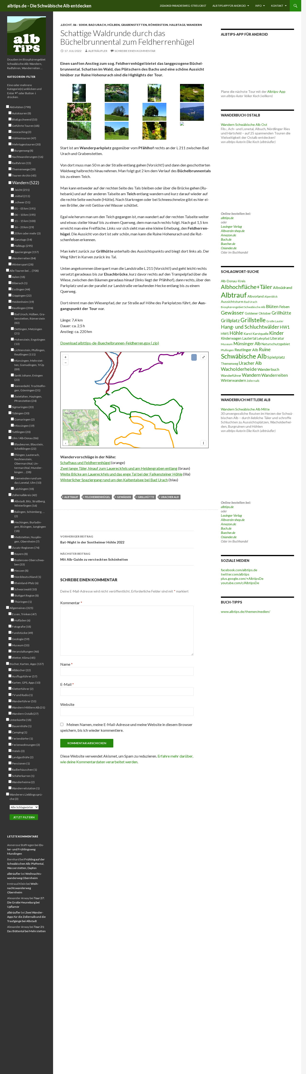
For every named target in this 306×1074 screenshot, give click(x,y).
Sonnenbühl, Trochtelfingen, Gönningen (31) (30, 388)
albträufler (97, 51)
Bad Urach (250, 301)
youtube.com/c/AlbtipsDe (240, 583)
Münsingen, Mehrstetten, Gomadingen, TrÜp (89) (29, 365)
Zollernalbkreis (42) (24, 495)
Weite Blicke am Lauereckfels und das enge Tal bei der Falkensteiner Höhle (121, 474)
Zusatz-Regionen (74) (25, 547)
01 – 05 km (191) (25, 208)
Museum (227, 344)
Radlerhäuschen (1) (24, 769)
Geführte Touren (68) (25, 125)
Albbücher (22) (21, 670)
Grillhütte (146, 496)
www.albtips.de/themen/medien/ (245, 611)
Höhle (236, 333)
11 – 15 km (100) (25, 221)
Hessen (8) (21, 570)
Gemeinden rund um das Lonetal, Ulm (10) (27, 480)
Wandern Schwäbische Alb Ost (244, 124)
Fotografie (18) (21, 626)
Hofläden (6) (22, 620)
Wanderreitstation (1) (26, 788)
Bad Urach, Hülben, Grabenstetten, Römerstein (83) (29, 318)
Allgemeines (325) (21, 608)
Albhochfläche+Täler (246, 286)
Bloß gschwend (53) (24, 119)
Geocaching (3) (21, 132)
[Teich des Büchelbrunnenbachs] (154, 93)
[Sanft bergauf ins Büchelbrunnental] (79, 93)
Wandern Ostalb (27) (25, 713)
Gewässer (124, 496)
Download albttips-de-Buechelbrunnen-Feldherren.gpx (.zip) (109, 343)
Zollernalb (253, 380)
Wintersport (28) (22, 264)
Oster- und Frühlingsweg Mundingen (25, 849)
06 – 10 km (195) (25, 214)
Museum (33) (20, 645)
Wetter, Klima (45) (23, 657)
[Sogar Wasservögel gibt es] (192, 93)
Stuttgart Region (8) (26, 595)
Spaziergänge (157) (26, 252)
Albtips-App (276, 91)
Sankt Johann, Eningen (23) (28, 378)
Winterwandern (233, 380)
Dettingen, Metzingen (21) (28, 331)
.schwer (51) (22, 202)
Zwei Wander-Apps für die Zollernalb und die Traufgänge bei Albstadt (26, 917)
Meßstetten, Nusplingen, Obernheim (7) (28, 539)
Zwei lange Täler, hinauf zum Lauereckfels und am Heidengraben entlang (118, 468)
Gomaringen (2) (24, 419)
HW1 (285, 327)
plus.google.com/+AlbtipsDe (242, 578)
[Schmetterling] (79, 112)
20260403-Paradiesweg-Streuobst (183, 5)
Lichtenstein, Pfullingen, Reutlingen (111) (29, 352)
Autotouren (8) (21, 113)
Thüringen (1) (23, 601)
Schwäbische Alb (244, 356)
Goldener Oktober (258, 313)
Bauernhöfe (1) (22, 726)
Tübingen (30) (20, 413)
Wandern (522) (25, 182)
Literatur (277, 338)
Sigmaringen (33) (23, 407)
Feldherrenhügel (97, 496)
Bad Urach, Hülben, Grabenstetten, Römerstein (128, 25)
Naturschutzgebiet (276, 344)
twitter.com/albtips (235, 574)
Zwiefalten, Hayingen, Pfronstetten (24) (28, 399)
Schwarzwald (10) (25, 589)
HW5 (225, 334)
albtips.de (227, 218)
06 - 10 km (80, 25)
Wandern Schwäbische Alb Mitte (245, 409)
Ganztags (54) (23, 239)
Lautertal (249, 338)
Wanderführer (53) (24, 701)
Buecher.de (228, 244)
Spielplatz (276, 357)
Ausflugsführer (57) (24, 676)
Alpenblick (271, 296)
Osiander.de (228, 248)
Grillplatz (230, 320)
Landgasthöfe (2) (22, 757)
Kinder (276, 333)
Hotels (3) (18, 751)
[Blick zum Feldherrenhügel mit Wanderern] (116, 112)
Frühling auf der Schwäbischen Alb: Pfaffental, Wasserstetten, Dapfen (26, 864)
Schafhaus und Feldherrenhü (82, 462)
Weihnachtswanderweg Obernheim (22, 888)
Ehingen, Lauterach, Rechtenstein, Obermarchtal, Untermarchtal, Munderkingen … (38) (28, 463)
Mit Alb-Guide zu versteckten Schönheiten (94, 556)
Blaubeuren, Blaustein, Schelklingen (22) (29, 446)
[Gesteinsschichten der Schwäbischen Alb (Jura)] (79, 131)
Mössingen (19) (24, 425)
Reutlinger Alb (246, 349)
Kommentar (71, 602)
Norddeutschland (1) (27, 577)
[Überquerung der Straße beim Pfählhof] (192, 131)
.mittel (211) (22, 196)
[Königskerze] (154, 131)
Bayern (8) (21, 554)
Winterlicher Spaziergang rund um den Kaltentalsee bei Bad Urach (114, 479)
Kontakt (277, 5)
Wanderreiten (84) (24, 258)
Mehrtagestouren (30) (26, 144)
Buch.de (226, 239)
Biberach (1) (19, 283)
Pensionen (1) (21, 763)
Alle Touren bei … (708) (24, 270)
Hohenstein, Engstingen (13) (29, 342)
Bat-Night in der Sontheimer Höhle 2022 (92, 539)
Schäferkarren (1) (23, 776)
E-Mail (67, 684)
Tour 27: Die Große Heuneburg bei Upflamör (25, 902)
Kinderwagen (231, 338)
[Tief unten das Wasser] (116, 93)
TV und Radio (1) (22, 695)
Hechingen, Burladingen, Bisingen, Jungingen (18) (30, 526)
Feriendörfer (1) (22, 738)
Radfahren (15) (21, 163)
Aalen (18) (18, 277)
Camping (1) (19, 732)
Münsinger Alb (247, 343)
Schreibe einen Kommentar (135, 51)
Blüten (272, 306)
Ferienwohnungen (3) (26, 745)
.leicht (66, 25)
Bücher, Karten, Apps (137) (27, 664)
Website (67, 704)
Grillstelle (253, 319)
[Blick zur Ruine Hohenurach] (192, 112)
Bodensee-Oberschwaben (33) (29, 562)
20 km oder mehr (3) (27, 233)
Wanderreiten (274, 375)
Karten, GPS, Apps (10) (26, 682)
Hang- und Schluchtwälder (250, 327)
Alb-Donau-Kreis (233, 281)
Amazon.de (228, 235)
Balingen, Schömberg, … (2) (29, 514)
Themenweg (229, 363)
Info (258, 5)
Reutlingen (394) (22, 308)
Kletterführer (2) (22, 689)
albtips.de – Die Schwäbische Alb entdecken (49, 5)
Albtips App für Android (229, 5)
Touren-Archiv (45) (24, 175)
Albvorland (255, 296)
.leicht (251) (22, 190)
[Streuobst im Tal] (116, 131)
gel (107, 462)
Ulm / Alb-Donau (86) (25, 438)
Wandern (194, 25)
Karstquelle (260, 334)
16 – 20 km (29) (24, 227)
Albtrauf (71, 496)
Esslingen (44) (21, 289)
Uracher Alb (170, 496)
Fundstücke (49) (22, 633)
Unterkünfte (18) (20, 720)
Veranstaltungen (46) (25, 651)
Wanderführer (231, 375)
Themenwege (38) (24, 169)
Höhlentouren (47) (24, 138)
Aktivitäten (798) (20, 107)
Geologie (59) (20, 639)
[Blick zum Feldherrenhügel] (154, 112)
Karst (248, 334)
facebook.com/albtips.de (239, 570)
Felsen (284, 306)
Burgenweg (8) (23, 150)
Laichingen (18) (24, 489)
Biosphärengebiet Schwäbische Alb (243, 307)
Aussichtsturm (232, 301)
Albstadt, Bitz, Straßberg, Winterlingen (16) (29, 503)
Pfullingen (227, 350)
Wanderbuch (268, 369)
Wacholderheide (239, 369)
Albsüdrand (282, 287)
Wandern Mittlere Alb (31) (28, 707)
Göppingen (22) (22, 295)
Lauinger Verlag (231, 226)
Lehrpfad (263, 338)
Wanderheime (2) (23, 782)
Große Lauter (275, 321)
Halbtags (177, 25)
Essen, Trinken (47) (24, 614)
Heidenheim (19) (23, 302)
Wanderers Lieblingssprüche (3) (26, 797)
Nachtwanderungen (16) (27, 157)
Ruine (265, 349)
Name (66, 664)
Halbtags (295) (23, 246)
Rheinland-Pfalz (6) (26, 583)
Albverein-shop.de (233, 231)
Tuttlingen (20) (21, 432)
